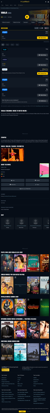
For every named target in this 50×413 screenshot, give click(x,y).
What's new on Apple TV (7, 396)
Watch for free (16, 22)
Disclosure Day (5, 385)
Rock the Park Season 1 (38, 403)
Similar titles (41, 22)
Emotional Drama (8, 196)
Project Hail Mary (6, 381)
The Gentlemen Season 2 (39, 394)
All (3, 44)
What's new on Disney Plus (8, 394)
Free (7, 44)
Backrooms (4, 379)
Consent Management (26, 369)
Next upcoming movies (22, 389)
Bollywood (14, 196)
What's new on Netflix (7, 392)
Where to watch (6, 22)
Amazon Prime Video (38, 383)
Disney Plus (36, 379)
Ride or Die (20, 383)
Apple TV (35, 381)
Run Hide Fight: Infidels (23, 392)
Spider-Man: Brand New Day (8, 383)
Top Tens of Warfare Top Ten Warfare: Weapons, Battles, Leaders (39, 400)
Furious (19, 377)
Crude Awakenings (22, 394)
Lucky (19, 379)
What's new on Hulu (6, 401)
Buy (17, 44)
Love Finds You (21, 398)
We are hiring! (5, 369)
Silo (18, 381)
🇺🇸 (45, 28)
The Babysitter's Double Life (24, 396)
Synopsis (26, 22)
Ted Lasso (20, 385)
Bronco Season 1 (37, 396)
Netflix (35, 377)
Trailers (33, 22)
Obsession (4, 377)
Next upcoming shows (37, 389)
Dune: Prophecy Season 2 (39, 392)
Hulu (34, 385)
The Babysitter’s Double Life (24, 400)
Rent (12, 44)
